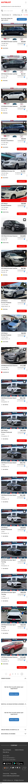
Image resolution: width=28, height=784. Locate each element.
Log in (25, 768)
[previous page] (6, 674)
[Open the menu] (26, 2)
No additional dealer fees (20, 172)
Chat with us (6, 752)
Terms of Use (6, 773)
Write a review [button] (14, 694)
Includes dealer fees (22, 43)
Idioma (7, 768)
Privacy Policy (14, 773)
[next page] (22, 674)
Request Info (22, 51)
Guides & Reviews (19, 750)
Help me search (21, 19)
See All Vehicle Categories (9, 760)
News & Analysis (7, 750)
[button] (22, 10)
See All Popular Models (9, 758)
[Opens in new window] (7, 763)
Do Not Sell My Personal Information (11, 776)
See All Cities (6, 756)
